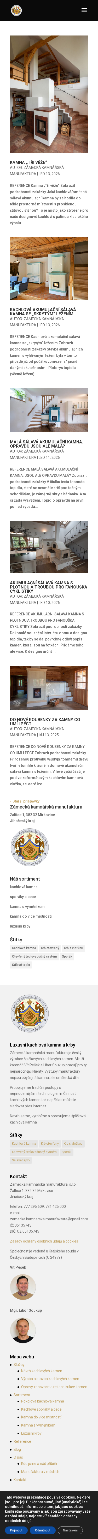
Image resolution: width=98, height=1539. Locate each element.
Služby (19, 1365)
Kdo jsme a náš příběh (39, 1463)
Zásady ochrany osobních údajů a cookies (44, 1241)
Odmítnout (42, 1530)
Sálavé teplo (21, 965)
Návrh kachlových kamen (41, 1371)
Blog (17, 1449)
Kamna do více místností (41, 1417)
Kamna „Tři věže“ (28, 162)
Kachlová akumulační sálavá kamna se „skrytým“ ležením (43, 311)
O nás (18, 1457)
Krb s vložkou (73, 948)
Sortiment (22, 1395)
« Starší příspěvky (24, 801)
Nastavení (70, 1530)
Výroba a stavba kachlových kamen (50, 1379)
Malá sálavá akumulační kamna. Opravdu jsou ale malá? (46, 444)
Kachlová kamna (24, 948)
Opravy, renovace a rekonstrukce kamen (54, 1387)
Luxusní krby (31, 1433)
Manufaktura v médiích (40, 1472)
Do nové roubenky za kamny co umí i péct (45, 721)
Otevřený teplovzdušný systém (34, 956)
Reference (22, 1441)
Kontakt (20, 1480)
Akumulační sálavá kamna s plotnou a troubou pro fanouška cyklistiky (48, 587)
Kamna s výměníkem (38, 1425)
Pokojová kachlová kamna (42, 1401)
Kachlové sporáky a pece (41, 1409)
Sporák (67, 956)
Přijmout (16, 1530)
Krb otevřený (50, 948)
